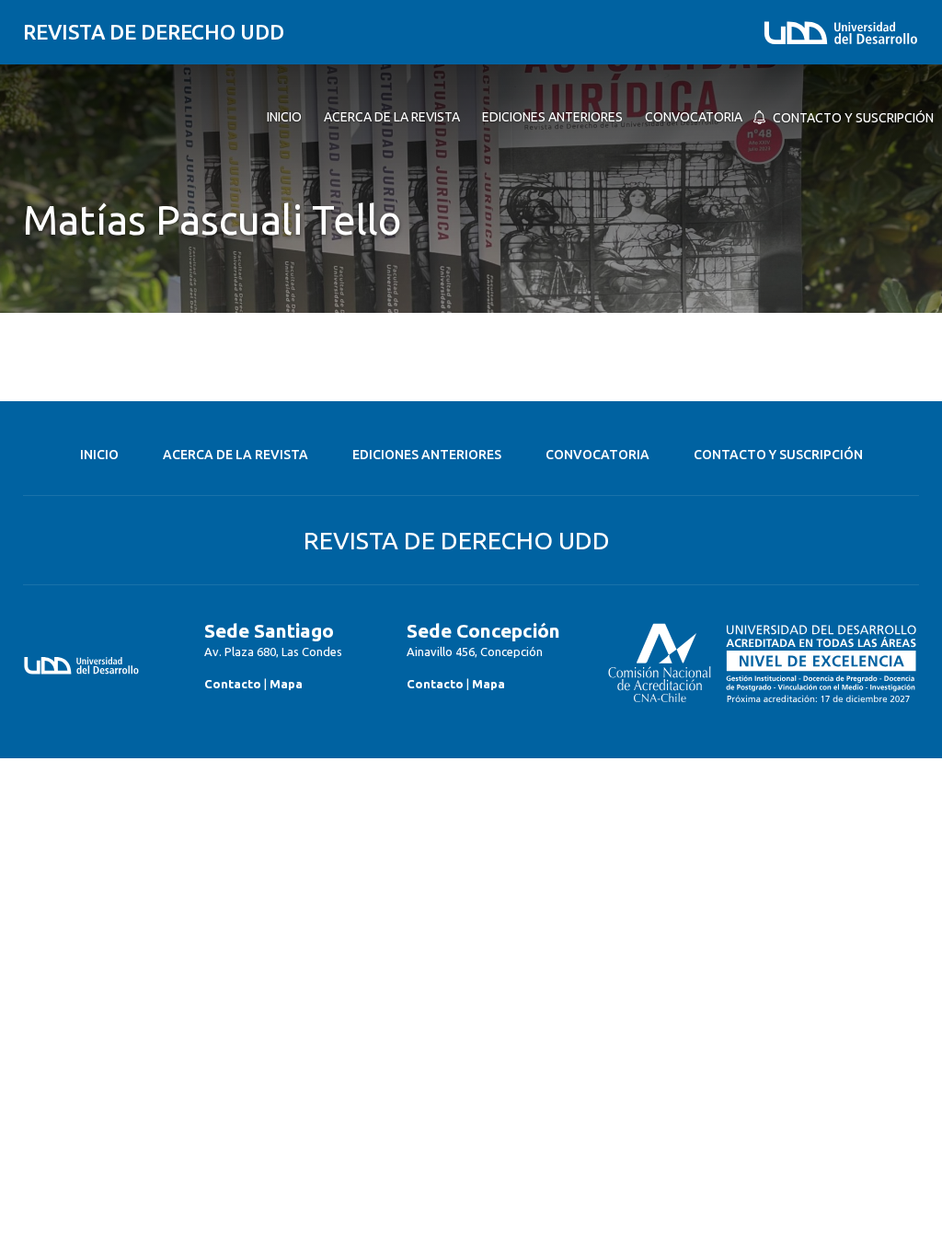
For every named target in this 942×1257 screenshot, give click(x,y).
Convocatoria (597, 454)
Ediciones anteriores (426, 454)
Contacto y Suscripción (778, 454)
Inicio (99, 454)
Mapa (286, 683)
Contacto (232, 683)
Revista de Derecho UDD (153, 31)
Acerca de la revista (235, 454)
